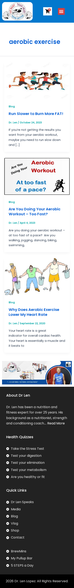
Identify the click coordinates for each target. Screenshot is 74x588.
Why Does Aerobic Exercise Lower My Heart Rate (34, 312)
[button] (61, 11)
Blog (12, 106)
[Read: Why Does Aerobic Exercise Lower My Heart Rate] (37, 276)
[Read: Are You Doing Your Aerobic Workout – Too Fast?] (37, 176)
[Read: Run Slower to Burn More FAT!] (37, 80)
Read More (56, 423)
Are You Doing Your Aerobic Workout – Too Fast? (34, 211)
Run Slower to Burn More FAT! (36, 113)
